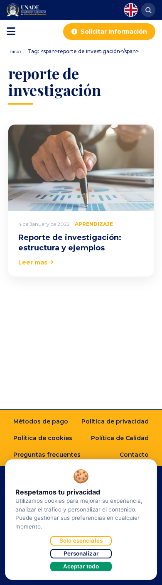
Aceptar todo (81, 566)
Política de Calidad (120, 438)
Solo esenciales (81, 540)
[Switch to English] (131, 10)
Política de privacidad (115, 421)
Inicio (14, 51)
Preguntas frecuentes (47, 454)
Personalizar (81, 553)
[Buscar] (148, 10)
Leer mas (32, 262)
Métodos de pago (40, 421)
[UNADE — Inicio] (26, 10)
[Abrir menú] (11, 32)
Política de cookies (42, 438)
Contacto (134, 454)
